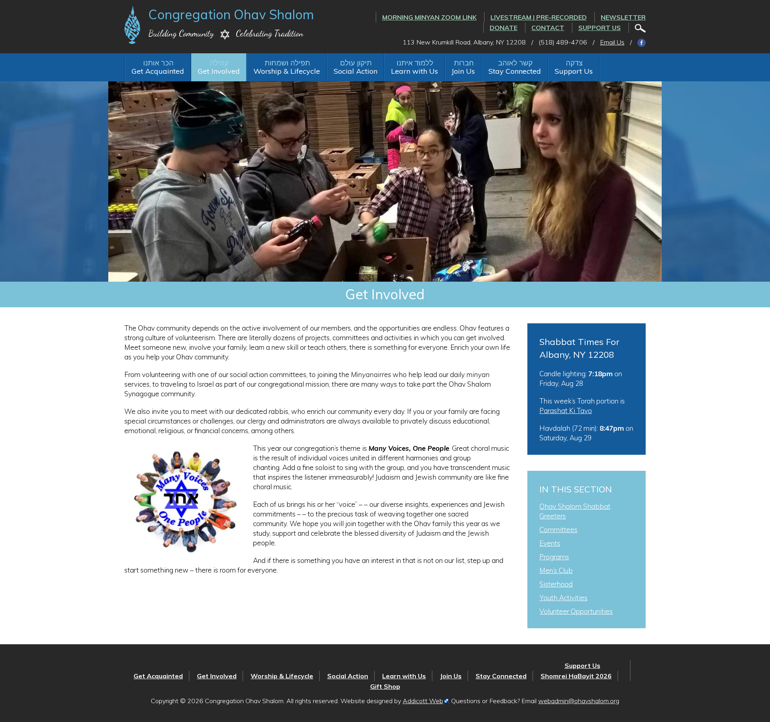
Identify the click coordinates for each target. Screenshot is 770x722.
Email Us (612, 42)
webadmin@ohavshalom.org (578, 701)
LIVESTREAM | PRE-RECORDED (538, 17)
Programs (554, 557)
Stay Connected (514, 71)
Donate (503, 28)
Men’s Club (556, 570)
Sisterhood (556, 584)
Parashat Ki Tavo (565, 410)
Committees (558, 529)
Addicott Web (423, 701)
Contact (547, 28)
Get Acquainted (158, 71)
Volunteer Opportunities (576, 611)
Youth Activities (563, 597)
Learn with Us (414, 71)
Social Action (355, 71)
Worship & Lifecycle (286, 71)
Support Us (599, 28)
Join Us (463, 71)
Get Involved (219, 71)
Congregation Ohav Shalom (231, 14)
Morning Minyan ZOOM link (429, 17)
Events (549, 543)
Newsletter (623, 17)
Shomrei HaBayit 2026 (576, 676)
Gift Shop (385, 686)
